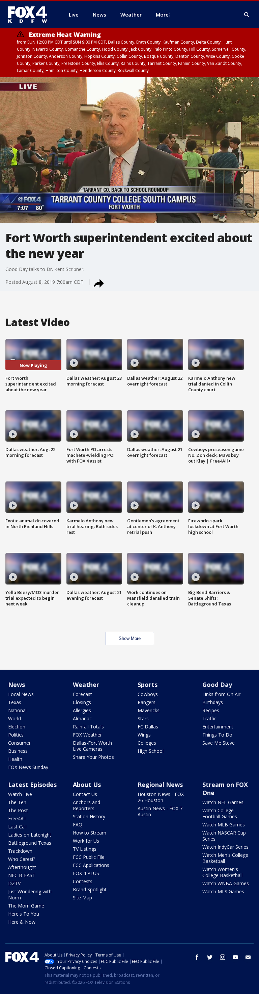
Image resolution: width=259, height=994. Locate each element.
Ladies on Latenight (29, 834)
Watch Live (20, 794)
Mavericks (149, 710)
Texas (14, 702)
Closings (82, 702)
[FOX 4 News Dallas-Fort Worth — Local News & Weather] (30, 14)
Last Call (17, 826)
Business (18, 751)
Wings (144, 734)
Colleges (147, 743)
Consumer (19, 743)
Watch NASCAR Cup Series (224, 835)
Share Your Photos (93, 757)
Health (15, 759)
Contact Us (85, 794)
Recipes (210, 710)
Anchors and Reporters (86, 805)
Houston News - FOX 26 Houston (161, 797)
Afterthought (22, 867)
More (162, 14)
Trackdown (20, 851)
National (17, 710)
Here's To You (23, 914)
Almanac (82, 718)
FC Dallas (148, 726)
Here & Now (21, 922)
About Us (87, 784)
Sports (147, 684)
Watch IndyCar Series (225, 847)
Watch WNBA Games (225, 883)
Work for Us (86, 841)
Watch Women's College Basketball (222, 872)
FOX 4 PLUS (86, 873)
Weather (86, 684)
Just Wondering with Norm (30, 894)
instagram (222, 957)
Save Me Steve (218, 743)
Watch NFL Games (222, 802)
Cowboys (148, 694)
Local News (21, 694)
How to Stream (89, 832)
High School (151, 751)
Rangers (146, 702)
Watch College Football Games (219, 813)
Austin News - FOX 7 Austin (160, 811)
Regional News (160, 784)
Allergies (82, 710)
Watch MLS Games (223, 891)
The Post (18, 810)
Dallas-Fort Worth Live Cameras (92, 746)
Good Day (217, 684)
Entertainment (217, 726)
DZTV (14, 883)
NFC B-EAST (21, 875)
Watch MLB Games (223, 824)
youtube (235, 957)
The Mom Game (26, 905)
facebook (197, 957)
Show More (130, 638)
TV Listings (84, 849)
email (248, 957)
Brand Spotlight (90, 889)
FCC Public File (89, 857)
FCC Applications (91, 865)
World (14, 718)
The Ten (17, 802)
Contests (82, 881)
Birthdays (212, 702)
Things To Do (217, 734)
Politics (16, 734)
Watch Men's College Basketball (225, 858)
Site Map (82, 897)
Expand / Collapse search (247, 14)
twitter (209, 957)
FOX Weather (87, 734)
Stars (143, 718)
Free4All (17, 818)
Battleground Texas (29, 843)
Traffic (209, 718)
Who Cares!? (21, 859)
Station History (89, 816)
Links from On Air (221, 694)
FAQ (77, 824)
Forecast (82, 694)
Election (16, 726)
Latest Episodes (32, 784)
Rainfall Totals (88, 726)
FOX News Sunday (28, 767)
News (16, 684)
